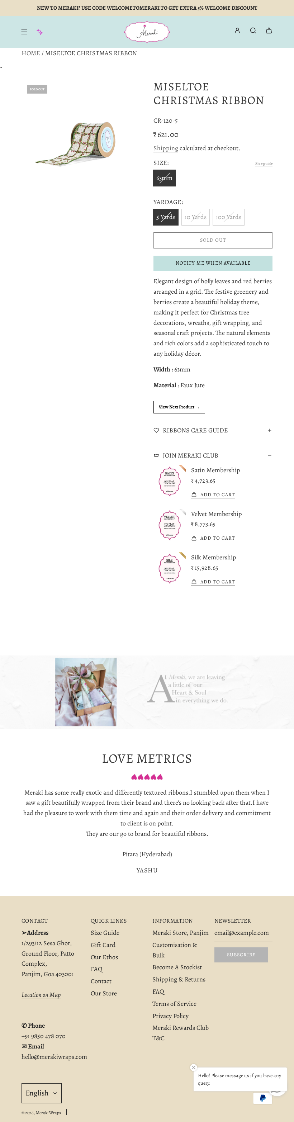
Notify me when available (213, 263)
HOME (31, 53)
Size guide (263, 163)
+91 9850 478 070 (44, 1036)
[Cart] (269, 30)
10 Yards (196, 217)
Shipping (165, 148)
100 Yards (228, 217)
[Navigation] (24, 32)
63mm (164, 178)
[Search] (253, 30)
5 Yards (165, 217)
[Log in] (237, 32)
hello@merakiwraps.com (54, 1056)
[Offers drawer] (40, 32)
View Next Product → (179, 407)
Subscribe (241, 954)
